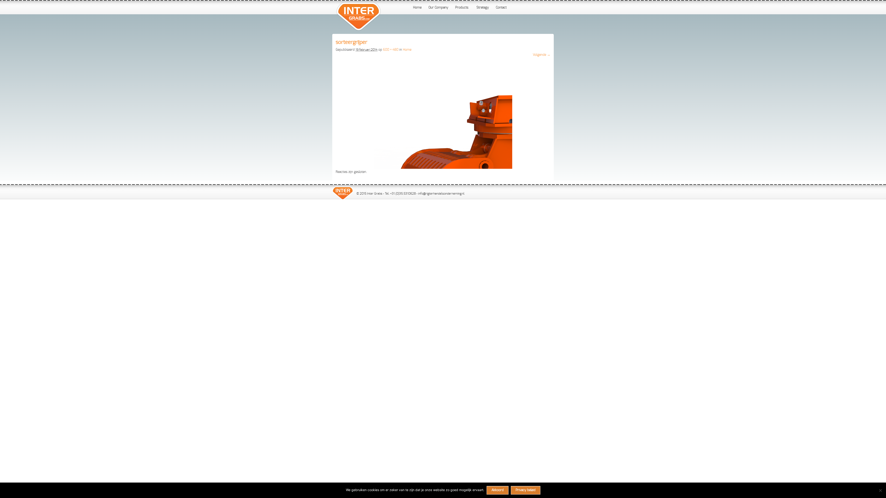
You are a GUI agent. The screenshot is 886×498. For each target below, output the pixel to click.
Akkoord (497, 490)
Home (407, 49)
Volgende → (541, 54)
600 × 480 (390, 49)
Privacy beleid (526, 490)
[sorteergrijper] (443, 167)
